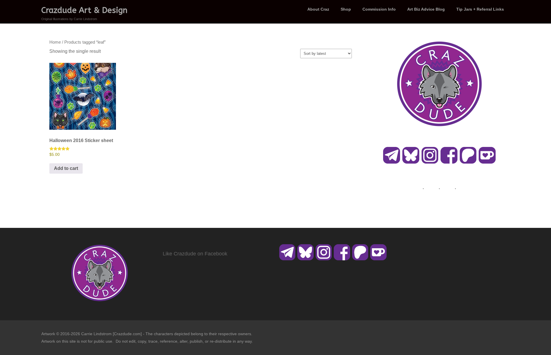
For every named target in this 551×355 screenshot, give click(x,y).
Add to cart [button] (66, 168)
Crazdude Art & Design (84, 10)
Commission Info (379, 9)
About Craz (318, 9)
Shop (346, 9)
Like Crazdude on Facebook (195, 254)
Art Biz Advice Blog (426, 9)
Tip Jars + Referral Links (480, 9)
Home (55, 42)
